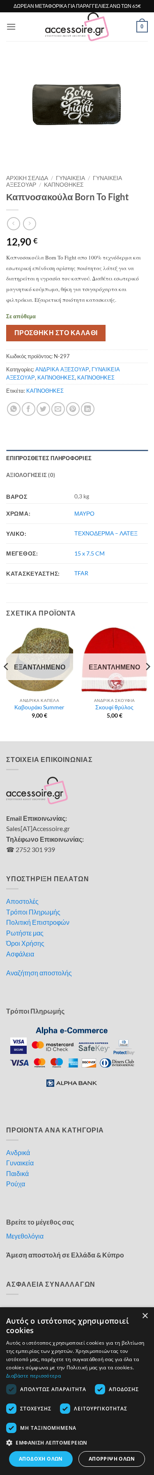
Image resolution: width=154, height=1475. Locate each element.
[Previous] (6, 682)
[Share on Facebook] (28, 409)
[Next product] (13, 223)
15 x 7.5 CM (89, 553)
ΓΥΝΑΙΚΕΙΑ (70, 178)
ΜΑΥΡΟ (84, 513)
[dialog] (77, 1391)
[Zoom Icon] (139, 67)
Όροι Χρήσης (25, 943)
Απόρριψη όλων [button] (112, 1458)
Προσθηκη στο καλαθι (56, 332)
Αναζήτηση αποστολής (39, 973)
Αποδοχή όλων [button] (41, 1458)
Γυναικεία (20, 1163)
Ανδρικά (18, 1152)
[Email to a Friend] (58, 409)
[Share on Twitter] (43, 409)
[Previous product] (29, 223)
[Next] (147, 682)
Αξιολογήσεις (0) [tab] (30, 475)
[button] (11, 26)
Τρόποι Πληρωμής (33, 912)
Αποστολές (22, 901)
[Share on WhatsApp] (14, 409)
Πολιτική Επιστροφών (37, 922)
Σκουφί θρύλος (114, 707)
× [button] (145, 1316)
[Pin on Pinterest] (73, 409)
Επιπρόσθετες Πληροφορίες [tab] (49, 458)
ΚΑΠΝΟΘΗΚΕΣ (64, 184)
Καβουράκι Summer (39, 707)
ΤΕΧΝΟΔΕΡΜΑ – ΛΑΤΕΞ (106, 533)
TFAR (81, 573)
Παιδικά (17, 1173)
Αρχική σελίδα (27, 178)
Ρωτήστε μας (25, 933)
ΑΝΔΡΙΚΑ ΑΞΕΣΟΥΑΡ (62, 369)
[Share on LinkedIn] (87, 409)
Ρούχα (15, 1184)
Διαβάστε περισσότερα (33, 1375)
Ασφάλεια (20, 954)
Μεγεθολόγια (25, 1236)
